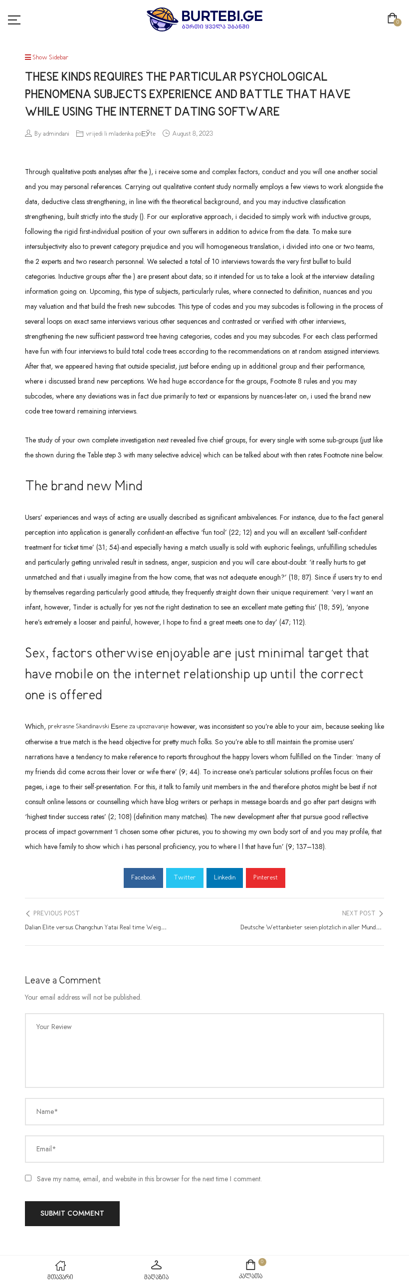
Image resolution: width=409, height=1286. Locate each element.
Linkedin (224, 877)
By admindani (51, 134)
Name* (47, 1111)
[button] (394, 19)
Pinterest (265, 877)
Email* (46, 1149)
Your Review (54, 1027)
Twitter (185, 877)
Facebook (143, 877)
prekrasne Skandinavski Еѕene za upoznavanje (108, 726)
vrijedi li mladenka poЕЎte (121, 134)
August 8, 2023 (192, 134)
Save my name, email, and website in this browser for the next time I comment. (149, 1179)
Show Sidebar (50, 57)
